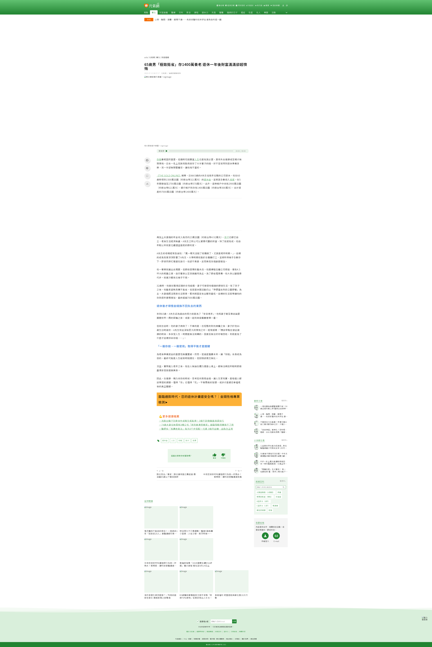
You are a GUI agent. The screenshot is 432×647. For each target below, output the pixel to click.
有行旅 (259, 5)
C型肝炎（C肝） (263, 505)
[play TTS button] (167, 151)
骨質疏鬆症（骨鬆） (265, 497)
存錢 (159, 159)
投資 (232, 179)
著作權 (212, 639)
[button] (286, 12)
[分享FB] (147, 160)
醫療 (173, 12)
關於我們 (245, 639)
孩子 (226, 237)
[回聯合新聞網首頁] (146, 6)
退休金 (207, 179)
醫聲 (221, 12)
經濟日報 (231, 5)
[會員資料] (283, 5)
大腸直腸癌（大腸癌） (266, 492)
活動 (274, 12)
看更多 (284, 400)
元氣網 (152, 57)
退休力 (205, 12)
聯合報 (221, 5)
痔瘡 (279, 492)
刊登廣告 (178, 639)
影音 (189, 12)
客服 (189, 639)
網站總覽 (253, 639)
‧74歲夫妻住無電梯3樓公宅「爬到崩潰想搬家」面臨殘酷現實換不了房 (196, 424)
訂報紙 (237, 639)
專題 (266, 12)
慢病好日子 (232, 12)
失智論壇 (163, 12)
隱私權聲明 (220, 639)
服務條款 (205, 639)
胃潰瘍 (275, 505)
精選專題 (210, 631)
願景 (267, 5)
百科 (181, 12)
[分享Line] (147, 168)
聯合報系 (229, 639)
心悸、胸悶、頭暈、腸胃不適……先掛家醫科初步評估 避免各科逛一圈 (188, 19)
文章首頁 (234, 631)
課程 (196, 12)
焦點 (146, 12)
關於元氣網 (190, 631)
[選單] (286, 5)
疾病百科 (218, 631)
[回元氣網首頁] (154, 5)
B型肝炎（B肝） (263, 501)
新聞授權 (197, 639)
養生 (154, 12)
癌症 (243, 12)
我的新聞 (276, 5)
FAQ (185, 639)
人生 (197, 159)
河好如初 (241, 5)
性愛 (251, 12)
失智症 (278, 497)
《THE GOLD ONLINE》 (169, 175)
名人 (258, 12)
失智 (214, 12)
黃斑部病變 (261, 510)
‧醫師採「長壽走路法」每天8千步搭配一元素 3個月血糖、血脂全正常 (196, 428)
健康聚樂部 (200, 631)
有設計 (251, 5)
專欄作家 (242, 631)
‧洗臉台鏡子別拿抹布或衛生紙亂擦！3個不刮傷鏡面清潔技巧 (191, 420)
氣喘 (270, 510)
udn (146, 57)
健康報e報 (204, 621)
